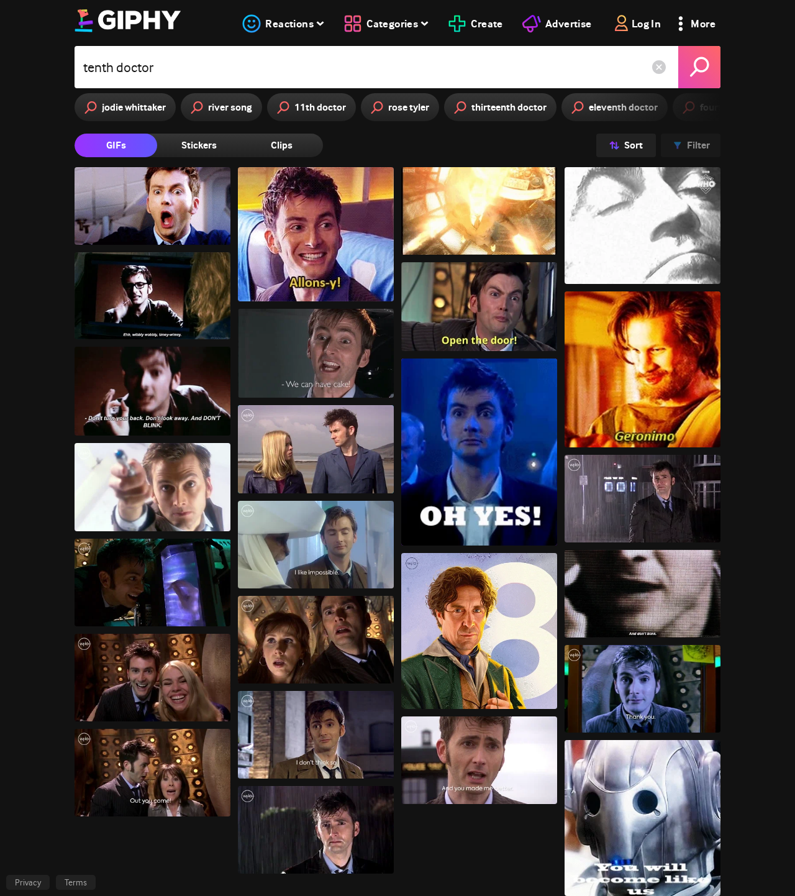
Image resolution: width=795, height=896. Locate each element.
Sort (633, 145)
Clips (282, 145)
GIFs (116, 145)
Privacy (28, 882)
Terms (76, 882)
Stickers (199, 145)
